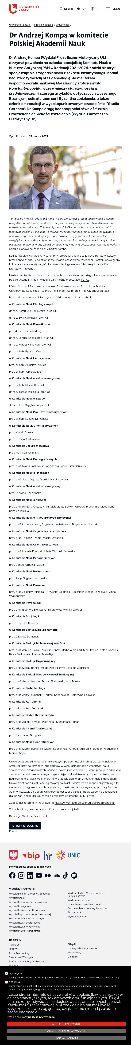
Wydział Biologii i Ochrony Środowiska (29, 893)
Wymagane (15, 973)
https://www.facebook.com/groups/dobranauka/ (84, 802)
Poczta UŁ (14, 945)
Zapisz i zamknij (67, 1038)
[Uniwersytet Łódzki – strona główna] (25, 9)
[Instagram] (22, 875)
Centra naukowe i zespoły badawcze (88, 908)
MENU (116, 8)
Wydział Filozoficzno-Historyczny (27, 910)
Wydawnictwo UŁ (77, 916)
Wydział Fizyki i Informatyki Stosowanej (30, 914)
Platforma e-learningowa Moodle (26, 961)
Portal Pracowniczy (19, 953)
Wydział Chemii (17, 897)
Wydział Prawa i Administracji (24, 930)
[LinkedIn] (31, 875)
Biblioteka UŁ (74, 912)
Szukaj (68, 8)
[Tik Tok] (66, 875)
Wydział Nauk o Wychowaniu (24, 926)
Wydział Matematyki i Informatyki (26, 918)
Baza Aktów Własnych (21, 957)
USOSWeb (14, 949)
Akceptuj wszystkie (66, 1024)
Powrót (13, 831)
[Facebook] (13, 875)
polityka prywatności (41, 1017)
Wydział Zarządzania (79, 900)
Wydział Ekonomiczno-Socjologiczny (29, 902)
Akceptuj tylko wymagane (66, 1031)
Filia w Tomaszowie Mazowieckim (86, 904)
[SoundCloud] (57, 875)
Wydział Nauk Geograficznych (25, 922)
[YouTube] (40, 875)
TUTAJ (85, 279)
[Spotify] (75, 875)
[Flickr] (48, 875)
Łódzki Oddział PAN (21, 286)
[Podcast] (84, 875)
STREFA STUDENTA (25, 825)
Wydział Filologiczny (20, 906)
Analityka (14, 982)
